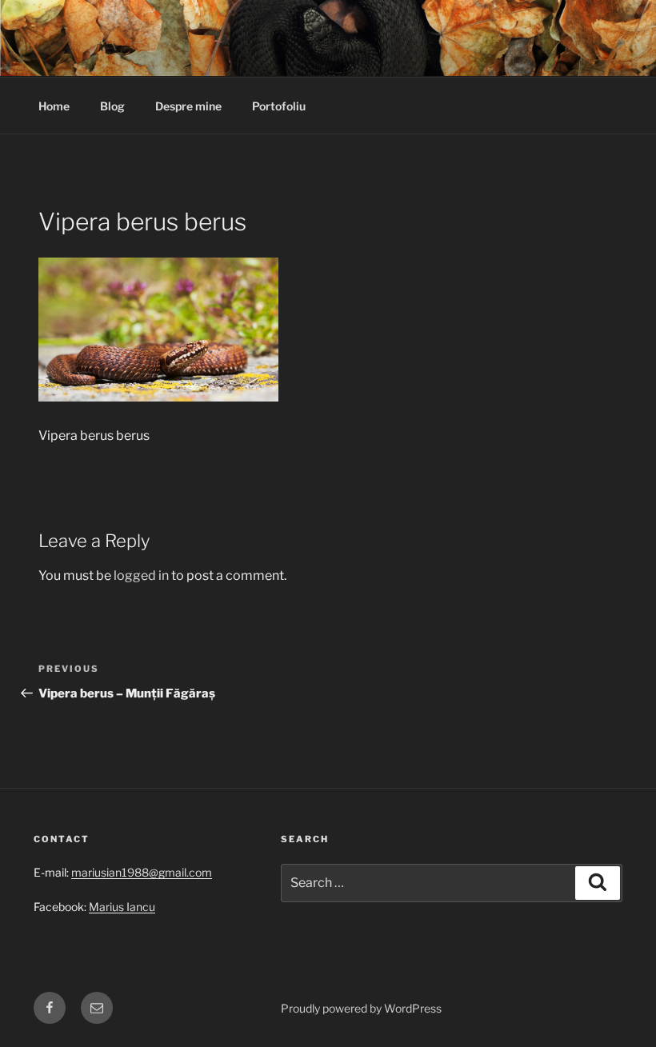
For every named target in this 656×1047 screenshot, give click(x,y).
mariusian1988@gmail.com (141, 872)
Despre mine (188, 106)
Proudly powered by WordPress (361, 1008)
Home (54, 106)
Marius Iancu (122, 906)
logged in (141, 575)
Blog (112, 106)
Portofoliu (279, 106)
